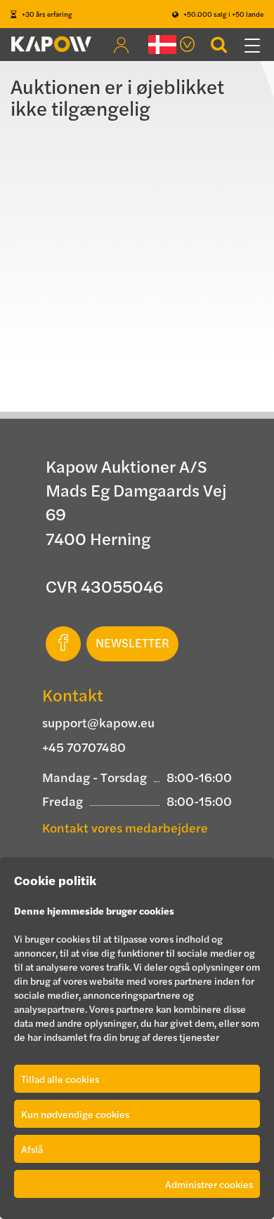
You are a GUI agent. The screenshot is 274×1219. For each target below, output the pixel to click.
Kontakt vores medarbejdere (125, 827)
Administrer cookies (209, 1184)
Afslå (32, 1149)
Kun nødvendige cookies (75, 1114)
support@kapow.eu (98, 722)
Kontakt (72, 694)
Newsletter (132, 642)
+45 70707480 (84, 746)
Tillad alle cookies (60, 1079)
